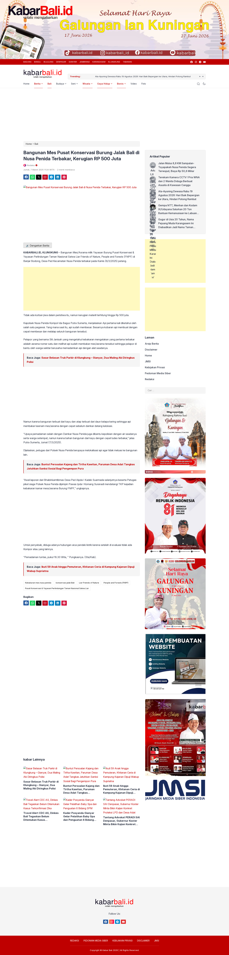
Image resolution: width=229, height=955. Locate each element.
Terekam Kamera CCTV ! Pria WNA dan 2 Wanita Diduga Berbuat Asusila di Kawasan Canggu (179, 181)
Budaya (60, 83)
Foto (143, 83)
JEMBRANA (84, 62)
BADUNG (27, 62)
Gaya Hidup (103, 83)
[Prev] (200, 76)
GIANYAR (73, 62)
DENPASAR (61, 62)
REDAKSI (74, 940)
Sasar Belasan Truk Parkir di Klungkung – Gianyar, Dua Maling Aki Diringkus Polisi (41, 785)
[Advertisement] (114, 114)
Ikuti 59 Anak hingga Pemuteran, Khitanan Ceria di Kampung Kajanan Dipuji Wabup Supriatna (121, 789)
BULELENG (48, 62)
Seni (73, 83)
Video (134, 83)
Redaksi (149, 379)
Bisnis (120, 83)
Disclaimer (151, 349)
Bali (50, 83)
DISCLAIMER (143, 940)
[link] (191, 62)
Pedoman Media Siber (158, 373)
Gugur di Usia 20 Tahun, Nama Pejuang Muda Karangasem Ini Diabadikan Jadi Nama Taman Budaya (176, 223)
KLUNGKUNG (114, 62)
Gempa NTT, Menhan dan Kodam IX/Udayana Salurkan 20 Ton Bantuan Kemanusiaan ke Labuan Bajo (177, 209)
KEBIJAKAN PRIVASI (122, 940)
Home (26, 83)
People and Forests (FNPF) (116, 583)
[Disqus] (81, 702)
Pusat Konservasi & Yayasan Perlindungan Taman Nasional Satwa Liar (57, 588)
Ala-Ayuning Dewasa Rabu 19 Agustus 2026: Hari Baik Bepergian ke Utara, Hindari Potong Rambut (130, 76)
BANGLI (37, 62)
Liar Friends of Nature (89, 583)
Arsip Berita (152, 343)
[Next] (203, 76)
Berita (37, 83)
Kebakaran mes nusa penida (38, 583)
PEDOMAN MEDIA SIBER (95, 940)
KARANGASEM (98, 62)
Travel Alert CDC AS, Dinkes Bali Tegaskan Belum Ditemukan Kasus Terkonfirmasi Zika (41, 816)
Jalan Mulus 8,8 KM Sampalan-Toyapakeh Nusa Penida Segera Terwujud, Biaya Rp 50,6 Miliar (177, 167)
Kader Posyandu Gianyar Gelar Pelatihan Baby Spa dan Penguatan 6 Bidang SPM (79, 816)
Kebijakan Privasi (155, 367)
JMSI (148, 361)
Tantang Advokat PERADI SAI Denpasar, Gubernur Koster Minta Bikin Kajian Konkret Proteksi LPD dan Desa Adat (121, 821)
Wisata (86, 83)
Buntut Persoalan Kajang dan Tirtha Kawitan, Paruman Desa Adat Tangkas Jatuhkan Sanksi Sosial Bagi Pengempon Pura (81, 789)
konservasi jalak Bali (65, 583)
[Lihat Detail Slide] (114, 28)
